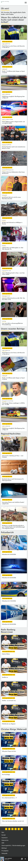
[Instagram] (12, 829)
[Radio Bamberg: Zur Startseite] (12, 2)
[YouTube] (16, 829)
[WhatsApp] (6, 829)
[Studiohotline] (22, 829)
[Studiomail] (19, 829)
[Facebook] (9, 829)
